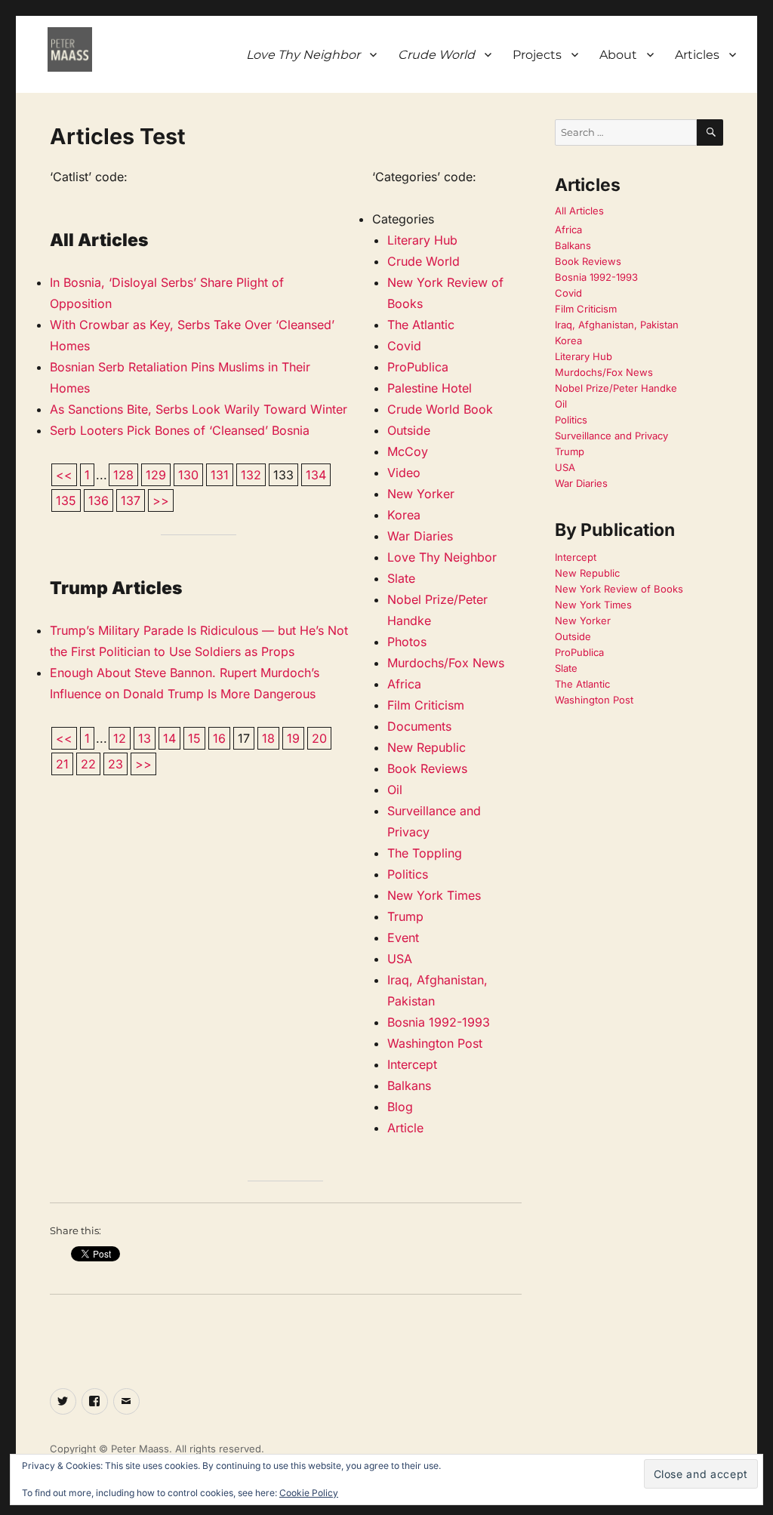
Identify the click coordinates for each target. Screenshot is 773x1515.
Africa (404, 683)
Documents (419, 726)
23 (115, 763)
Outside (408, 430)
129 (156, 474)
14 (169, 738)
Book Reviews (427, 768)
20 (319, 738)
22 (88, 763)
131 (220, 474)
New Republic (426, 747)
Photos (407, 641)
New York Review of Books (619, 589)
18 (268, 738)
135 (66, 500)
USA (399, 958)
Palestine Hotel (429, 388)
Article (405, 1127)
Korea (403, 514)
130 (188, 474)
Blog (400, 1106)
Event (403, 937)
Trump (405, 916)
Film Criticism (425, 705)
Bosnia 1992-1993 (438, 1022)
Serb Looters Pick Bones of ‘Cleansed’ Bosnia (180, 430)
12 (119, 738)
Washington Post (434, 1043)
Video (403, 472)
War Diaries (420, 535)
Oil (394, 789)
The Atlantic (420, 324)
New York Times (434, 895)
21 (62, 763)
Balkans (409, 1085)
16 (219, 738)
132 (251, 474)
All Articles (579, 211)
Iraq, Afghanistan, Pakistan (617, 325)
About (618, 55)
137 (130, 500)
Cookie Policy (308, 1492)
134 (316, 474)
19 (293, 738)
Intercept (412, 1064)
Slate (401, 578)
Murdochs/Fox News (445, 662)
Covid (404, 345)
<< (64, 474)
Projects (537, 55)
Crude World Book (440, 409)
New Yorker (420, 493)
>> (160, 500)
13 (144, 738)
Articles (697, 55)
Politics (407, 874)
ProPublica (417, 366)
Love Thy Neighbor (442, 557)
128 (123, 474)
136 (98, 500)
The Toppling (424, 853)
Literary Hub (422, 240)
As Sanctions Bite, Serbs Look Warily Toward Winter (198, 409)
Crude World (423, 261)
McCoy (407, 451)
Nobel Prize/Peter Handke (616, 388)
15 (194, 738)
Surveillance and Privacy (611, 436)
